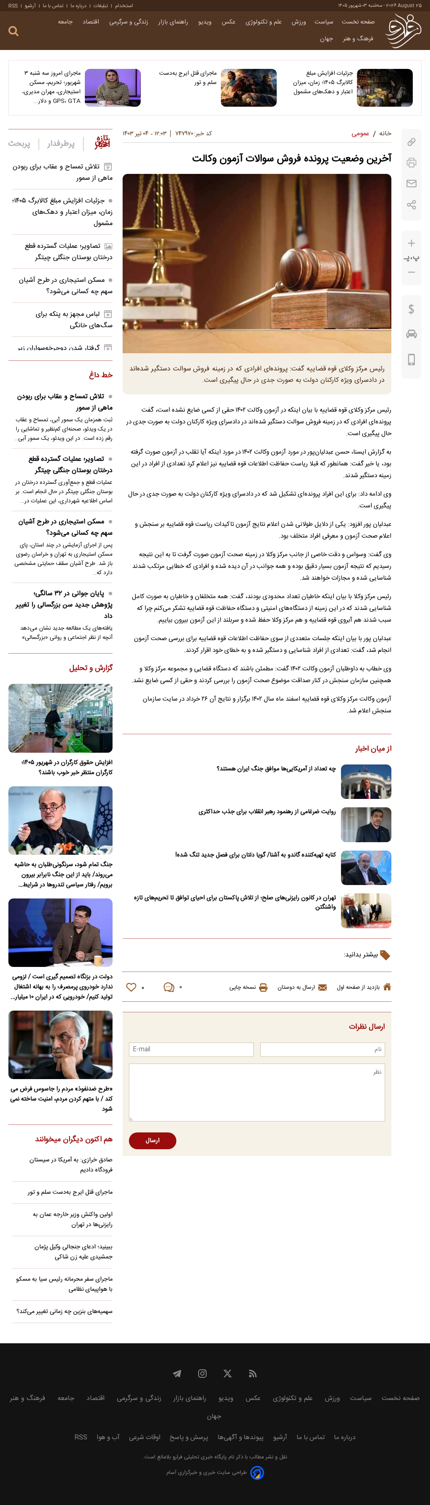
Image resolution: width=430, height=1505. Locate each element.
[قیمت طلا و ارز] (411, 311)
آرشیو (30, 6)
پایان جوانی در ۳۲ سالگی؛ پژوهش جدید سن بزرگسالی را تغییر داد (64, 605)
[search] (13, 31)
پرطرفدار (61, 144)
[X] (228, 1373)
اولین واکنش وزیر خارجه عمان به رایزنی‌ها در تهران (73, 1220)
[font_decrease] (411, 272)
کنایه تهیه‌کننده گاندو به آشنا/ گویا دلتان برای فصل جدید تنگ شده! (256, 855)
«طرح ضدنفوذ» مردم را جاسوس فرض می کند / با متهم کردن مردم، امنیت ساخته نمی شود (61, 1099)
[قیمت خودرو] (411, 336)
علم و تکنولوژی (264, 22)
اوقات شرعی (144, 1437)
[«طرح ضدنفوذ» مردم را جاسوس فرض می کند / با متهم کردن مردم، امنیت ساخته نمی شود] (60, 1045)
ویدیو (205, 22)
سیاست (324, 22)
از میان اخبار (373, 749)
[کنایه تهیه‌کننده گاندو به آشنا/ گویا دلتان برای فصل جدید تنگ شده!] (366, 868)
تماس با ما (53, 6)
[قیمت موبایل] (411, 361)
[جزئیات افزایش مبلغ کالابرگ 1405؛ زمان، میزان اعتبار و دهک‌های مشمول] (385, 88)
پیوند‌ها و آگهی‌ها (241, 1437)
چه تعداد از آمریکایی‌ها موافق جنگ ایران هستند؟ (276, 769)
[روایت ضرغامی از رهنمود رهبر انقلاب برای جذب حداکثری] (366, 824)
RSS (13, 6)
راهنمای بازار (174, 22)
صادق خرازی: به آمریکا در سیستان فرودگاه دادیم (71, 1165)
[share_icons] (411, 204)
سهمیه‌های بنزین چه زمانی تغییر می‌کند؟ (64, 1312)
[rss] (253, 1373)
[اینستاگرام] (202, 1373)
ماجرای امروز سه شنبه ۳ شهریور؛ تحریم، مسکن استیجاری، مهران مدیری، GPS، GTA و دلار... (51, 87)
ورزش (299, 22)
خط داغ (101, 376)
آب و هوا (108, 1437)
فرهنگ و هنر (359, 39)
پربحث (19, 144)
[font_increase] (411, 243)
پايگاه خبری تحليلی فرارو (199, 1457)
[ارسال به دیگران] (411, 184)
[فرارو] (403, 30)
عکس (229, 22)
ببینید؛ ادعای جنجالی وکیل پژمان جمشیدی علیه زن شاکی (73, 1252)
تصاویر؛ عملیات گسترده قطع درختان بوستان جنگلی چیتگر (69, 252)
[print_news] (411, 162)
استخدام (124, 6)
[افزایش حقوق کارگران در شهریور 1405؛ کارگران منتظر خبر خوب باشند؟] (60, 718)
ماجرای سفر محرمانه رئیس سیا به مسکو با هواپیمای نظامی (64, 1284)
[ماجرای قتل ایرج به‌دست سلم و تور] (249, 88)
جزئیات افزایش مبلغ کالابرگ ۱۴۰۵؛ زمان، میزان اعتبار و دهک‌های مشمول (323, 83)
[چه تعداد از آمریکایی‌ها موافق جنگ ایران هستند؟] (366, 781)
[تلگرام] (177, 1373)
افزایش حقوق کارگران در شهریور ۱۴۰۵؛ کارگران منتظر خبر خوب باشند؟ (67, 768)
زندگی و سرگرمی (129, 22)
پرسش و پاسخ (189, 1437)
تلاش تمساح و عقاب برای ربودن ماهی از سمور (65, 402)
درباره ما (79, 6)
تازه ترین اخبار (102, 142)
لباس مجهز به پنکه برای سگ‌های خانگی (74, 320)
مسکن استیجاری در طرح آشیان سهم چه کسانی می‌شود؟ (66, 286)
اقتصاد (92, 22)
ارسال (153, 1141)
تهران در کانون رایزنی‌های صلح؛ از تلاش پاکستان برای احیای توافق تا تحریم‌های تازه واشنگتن (235, 902)
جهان (327, 39)
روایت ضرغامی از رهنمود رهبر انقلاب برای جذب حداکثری (267, 812)
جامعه (66, 22)
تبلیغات (101, 6)
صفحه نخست (358, 22)
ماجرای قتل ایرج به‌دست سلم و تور (188, 78)
